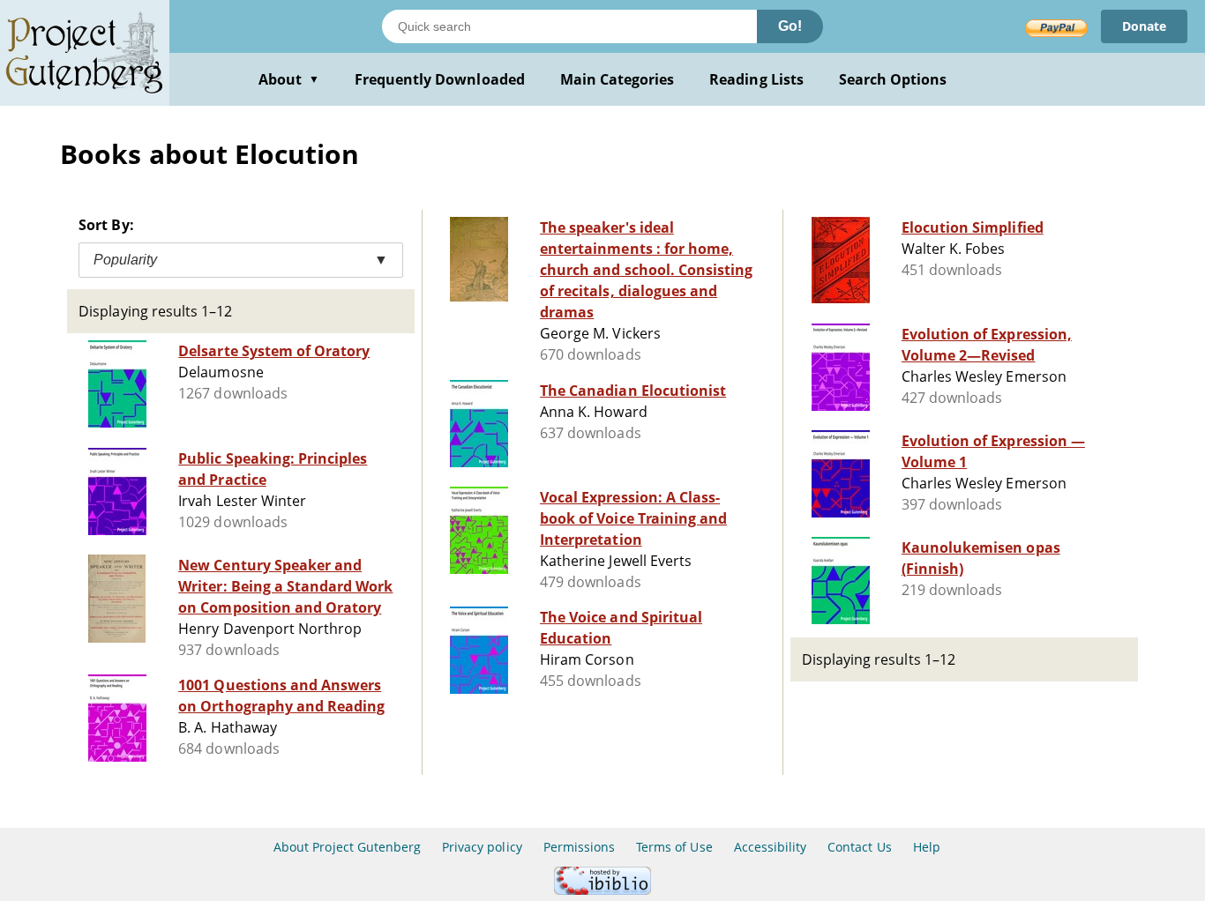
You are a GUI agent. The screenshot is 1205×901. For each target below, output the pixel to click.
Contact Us (859, 846)
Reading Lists (756, 79)
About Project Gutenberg (347, 846)
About (288, 79)
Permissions (579, 846)
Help (926, 846)
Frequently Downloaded (440, 79)
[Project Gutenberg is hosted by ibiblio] (602, 890)
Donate (1144, 26)
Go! (790, 26)
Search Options (893, 79)
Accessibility (770, 846)
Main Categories (617, 79)
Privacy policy (482, 846)
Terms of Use (674, 846)
